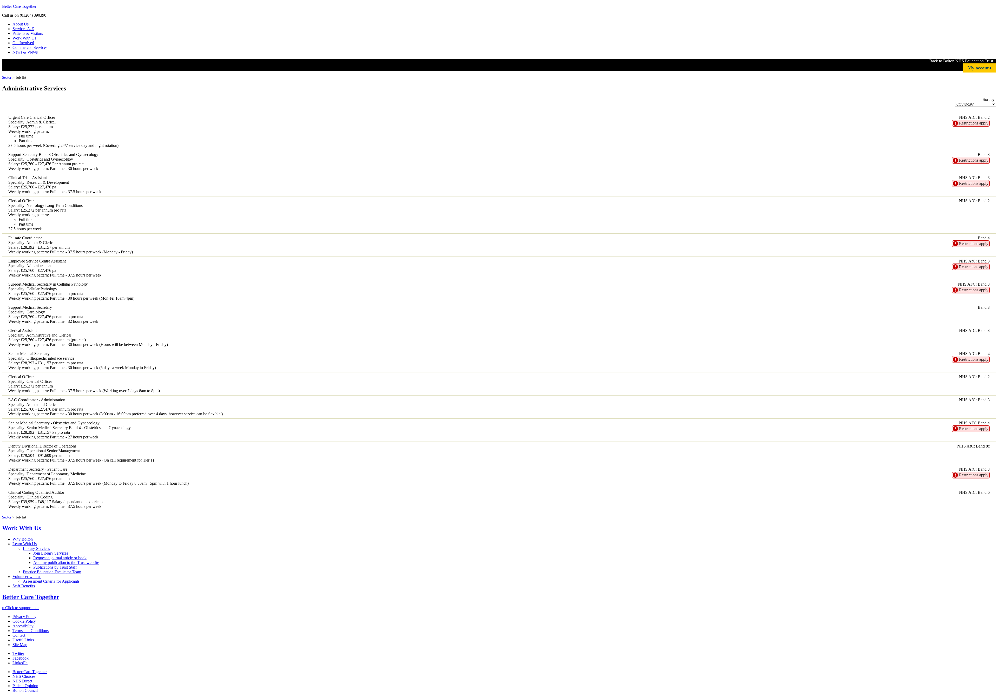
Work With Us (24, 38)
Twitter (18, 653)
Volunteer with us (26, 576)
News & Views (25, 52)
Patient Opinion (25, 685)
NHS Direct (22, 681)
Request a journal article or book (60, 558)
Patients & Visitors (27, 33)
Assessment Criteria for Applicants (51, 581)
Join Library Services (50, 553)
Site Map (19, 644)
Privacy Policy (24, 616)
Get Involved (23, 43)
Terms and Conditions (30, 630)
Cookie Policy (24, 621)
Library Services (36, 548)
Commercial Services (29, 47)
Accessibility (23, 626)
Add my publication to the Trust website (66, 562)
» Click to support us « (20, 608)
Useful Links (23, 640)
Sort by (989, 99)
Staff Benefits (23, 586)
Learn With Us (24, 544)
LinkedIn (20, 663)
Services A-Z (23, 29)
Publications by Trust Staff (55, 567)
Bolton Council (25, 690)
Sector (6, 77)
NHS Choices (23, 676)
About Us (20, 24)
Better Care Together (19, 6)
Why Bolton (22, 539)
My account (979, 67)
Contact (18, 635)
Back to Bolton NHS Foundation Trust (961, 61)
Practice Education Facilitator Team (52, 572)
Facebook (20, 658)
